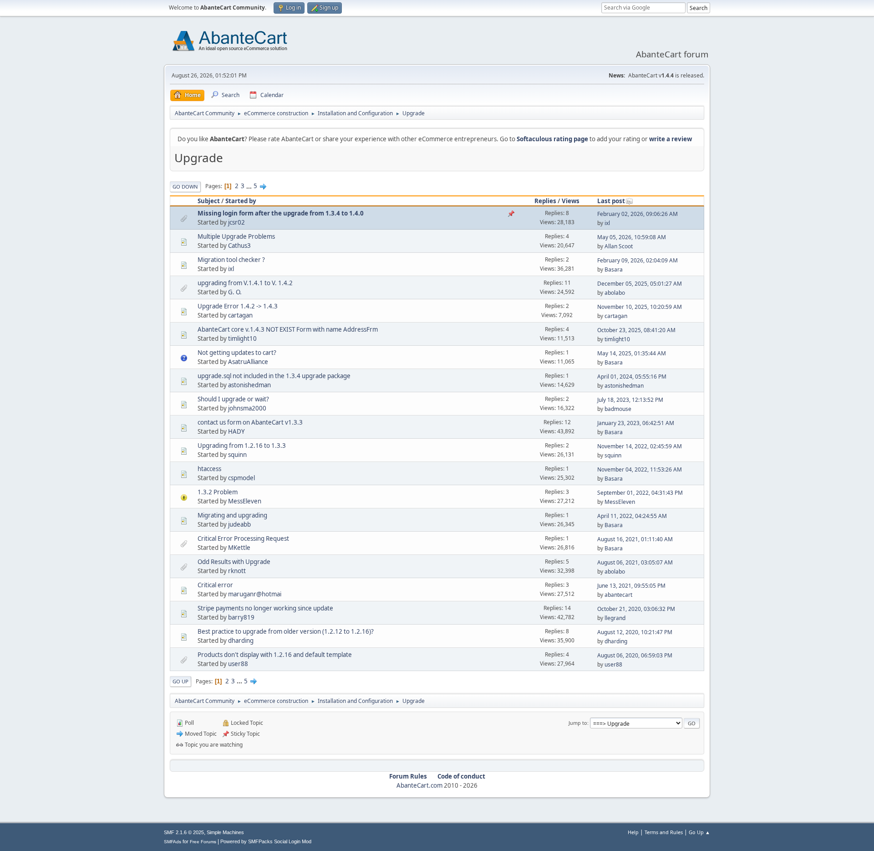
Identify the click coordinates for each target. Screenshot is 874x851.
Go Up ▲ (699, 832)
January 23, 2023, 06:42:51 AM (635, 423)
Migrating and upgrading (232, 515)
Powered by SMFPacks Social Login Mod (265, 841)
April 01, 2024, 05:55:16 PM (631, 376)
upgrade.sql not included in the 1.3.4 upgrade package (274, 376)
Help (633, 832)
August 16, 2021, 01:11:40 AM (635, 539)
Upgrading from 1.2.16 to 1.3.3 (242, 445)
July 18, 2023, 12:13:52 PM (630, 400)
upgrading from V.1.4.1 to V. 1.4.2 (245, 283)
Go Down (185, 186)
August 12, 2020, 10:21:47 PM (634, 632)
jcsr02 (236, 222)
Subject (209, 201)
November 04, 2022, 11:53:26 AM (639, 469)
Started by (240, 201)
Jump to (578, 722)
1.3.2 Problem (218, 492)
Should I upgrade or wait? (233, 399)
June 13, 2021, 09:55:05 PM (631, 586)
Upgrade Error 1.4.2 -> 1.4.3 (238, 306)
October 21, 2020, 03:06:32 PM (636, 609)
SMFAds (172, 841)
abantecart (618, 595)
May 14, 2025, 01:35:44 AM (631, 353)
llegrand (615, 618)
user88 (238, 664)
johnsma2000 (247, 408)
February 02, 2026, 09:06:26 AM (637, 214)
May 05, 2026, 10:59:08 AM (631, 237)
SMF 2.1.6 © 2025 (184, 832)
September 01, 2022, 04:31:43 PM (640, 493)
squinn (237, 455)
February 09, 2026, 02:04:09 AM (637, 260)
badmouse (618, 409)
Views (570, 201)
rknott (237, 571)
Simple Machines (225, 832)
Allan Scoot (619, 246)
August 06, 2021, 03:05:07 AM (635, 562)
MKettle (239, 547)
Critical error (215, 585)
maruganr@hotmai (254, 594)
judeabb (239, 524)
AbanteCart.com (419, 785)
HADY (236, 431)
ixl (607, 223)
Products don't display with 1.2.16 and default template (275, 655)
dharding (241, 640)
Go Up (180, 681)
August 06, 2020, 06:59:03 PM (634, 655)
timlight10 (242, 338)
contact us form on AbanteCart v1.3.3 (250, 422)
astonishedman (249, 385)
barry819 (241, 617)
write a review (670, 139)
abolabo (615, 293)
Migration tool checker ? (231, 260)
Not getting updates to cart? (237, 353)
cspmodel (241, 478)
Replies (545, 201)
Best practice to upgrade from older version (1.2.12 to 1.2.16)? (286, 631)
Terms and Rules (664, 832)
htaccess (209, 469)
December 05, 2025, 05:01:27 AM (639, 283)
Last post (611, 201)
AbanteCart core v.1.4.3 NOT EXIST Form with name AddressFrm (288, 329)
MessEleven (244, 501)
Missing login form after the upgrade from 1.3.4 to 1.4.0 (281, 213)
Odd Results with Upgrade (234, 562)
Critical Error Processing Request (243, 538)
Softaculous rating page (552, 139)
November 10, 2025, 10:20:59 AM (639, 307)
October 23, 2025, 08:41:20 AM (636, 330)
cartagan (240, 315)
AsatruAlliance (248, 362)
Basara (614, 269)
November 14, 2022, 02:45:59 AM (639, 446)
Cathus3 (239, 245)
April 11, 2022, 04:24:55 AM (632, 516)
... (249, 186)
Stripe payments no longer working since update (265, 608)
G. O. (235, 292)
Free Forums (203, 841)
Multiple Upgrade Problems (236, 236)
